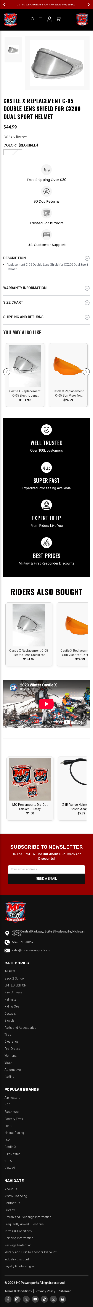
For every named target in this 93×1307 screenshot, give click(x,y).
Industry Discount (17, 1259)
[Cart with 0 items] (58, 19)
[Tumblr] (44, 1299)
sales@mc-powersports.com (32, 950)
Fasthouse (12, 1112)
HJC (7, 1105)
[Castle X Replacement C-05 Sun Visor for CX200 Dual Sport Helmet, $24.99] (68, 367)
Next (86, 4)
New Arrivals (13, 992)
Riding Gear (13, 1006)
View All (10, 1168)
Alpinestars (12, 1098)
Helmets (10, 999)
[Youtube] (35, 1299)
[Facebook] (8, 1299)
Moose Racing (14, 1133)
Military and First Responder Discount (30, 1252)
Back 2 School (14, 978)
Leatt (8, 1126)
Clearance (12, 1041)
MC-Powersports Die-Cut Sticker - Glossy (30, 807)
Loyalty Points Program (21, 1266)
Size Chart (13, 302)
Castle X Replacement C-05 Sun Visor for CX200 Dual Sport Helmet (68, 393)
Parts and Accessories (20, 1028)
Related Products (46, 333)
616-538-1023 (22, 942)
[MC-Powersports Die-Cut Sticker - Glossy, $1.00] (30, 779)
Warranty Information (24, 288)
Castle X (10, 1147)
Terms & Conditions (18, 1231)
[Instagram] (17, 1299)
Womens (11, 1056)
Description (14, 258)
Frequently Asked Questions (24, 1224)
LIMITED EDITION (15, 985)
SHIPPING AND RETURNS (23, 317)
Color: (20, 145)
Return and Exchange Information (28, 1217)
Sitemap (65, 1291)
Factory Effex (14, 1119)
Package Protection (18, 1245)
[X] (26, 1299)
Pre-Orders (12, 1049)
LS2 (7, 1140)
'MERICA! (10, 971)
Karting (9, 1077)
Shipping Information (19, 1238)
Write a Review (16, 136)
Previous (6, 4)
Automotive (13, 1070)
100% (8, 1161)
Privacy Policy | (47, 1291)
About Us (11, 1189)
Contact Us (12, 1203)
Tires (8, 1035)
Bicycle (9, 1020)
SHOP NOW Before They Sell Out (59, 4)
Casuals (10, 1014)
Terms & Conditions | (20, 1291)
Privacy (10, 1210)
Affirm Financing (16, 1196)
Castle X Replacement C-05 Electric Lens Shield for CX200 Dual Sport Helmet (25, 393)
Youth (9, 1063)
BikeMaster (12, 1154)
